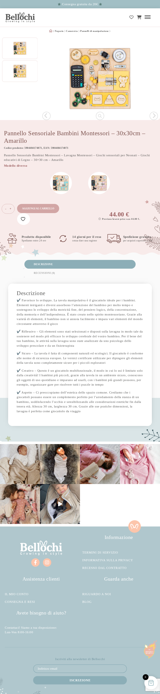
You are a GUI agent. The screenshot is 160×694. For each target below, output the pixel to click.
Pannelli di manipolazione (94, 31)
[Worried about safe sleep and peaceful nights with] (20, 504)
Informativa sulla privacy (107, 560)
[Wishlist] (131, 17)
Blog (87, 601)
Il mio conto (17, 594)
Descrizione (43, 264)
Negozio (59, 31)
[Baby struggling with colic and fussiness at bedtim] (60, 464)
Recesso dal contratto (104, 568)
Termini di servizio (100, 552)
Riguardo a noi (96, 594)
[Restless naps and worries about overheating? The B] (140, 464)
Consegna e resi (20, 601)
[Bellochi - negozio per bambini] (20, 17)
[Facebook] (35, 562)
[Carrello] (139, 17)
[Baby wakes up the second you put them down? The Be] (100, 464)
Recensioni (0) (44, 273)
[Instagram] (47, 562)
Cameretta (72, 31)
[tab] (80, 264)
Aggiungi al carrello (38, 208)
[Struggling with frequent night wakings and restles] (20, 464)
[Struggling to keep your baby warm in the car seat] (60, 504)
